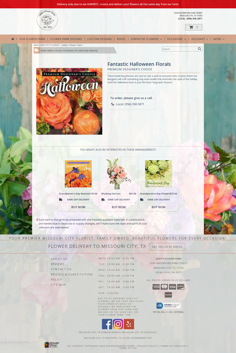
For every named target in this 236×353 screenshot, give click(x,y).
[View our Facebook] (107, 328)
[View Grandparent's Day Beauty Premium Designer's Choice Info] (78, 174)
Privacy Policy (147, 345)
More (217, 39)
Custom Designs (99, 39)
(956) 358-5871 (194, 18)
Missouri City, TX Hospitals (139, 332)
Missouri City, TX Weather (100, 337)
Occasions (175, 39)
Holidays (198, 39)
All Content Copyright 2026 (86, 345)
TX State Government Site (135, 337)
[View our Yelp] (129, 328)
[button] (193, 27)
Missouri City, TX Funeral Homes (99, 332)
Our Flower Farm (32, 39)
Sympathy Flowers (145, 39)
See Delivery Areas (167, 247)
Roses (121, 39)
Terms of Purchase (174, 345)
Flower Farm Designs (66, 39)
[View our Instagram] (118, 328)
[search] (199, 49)
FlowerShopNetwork (120, 345)
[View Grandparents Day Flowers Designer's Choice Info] (158, 174)
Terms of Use (128, 348)
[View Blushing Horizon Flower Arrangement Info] (118, 174)
